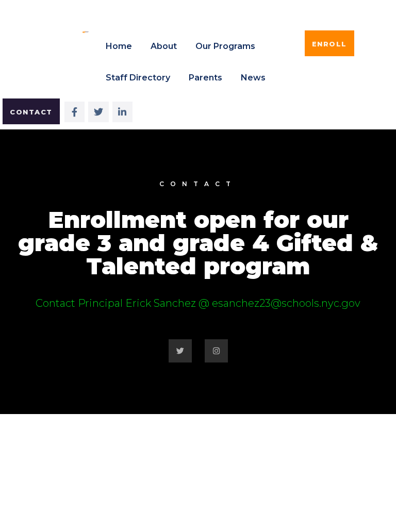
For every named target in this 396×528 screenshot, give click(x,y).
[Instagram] (216, 350)
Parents (205, 77)
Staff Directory (138, 77)
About (164, 46)
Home (119, 46)
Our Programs (225, 46)
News (253, 77)
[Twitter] (180, 350)
